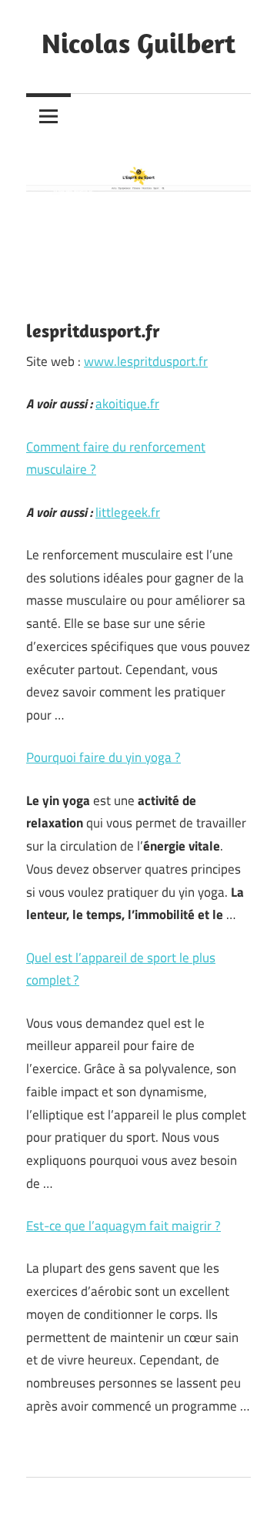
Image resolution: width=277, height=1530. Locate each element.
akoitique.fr (127, 404)
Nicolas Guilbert (138, 42)
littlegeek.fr (127, 512)
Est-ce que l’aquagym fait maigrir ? (123, 1226)
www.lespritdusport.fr (146, 361)
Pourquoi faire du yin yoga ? (103, 757)
